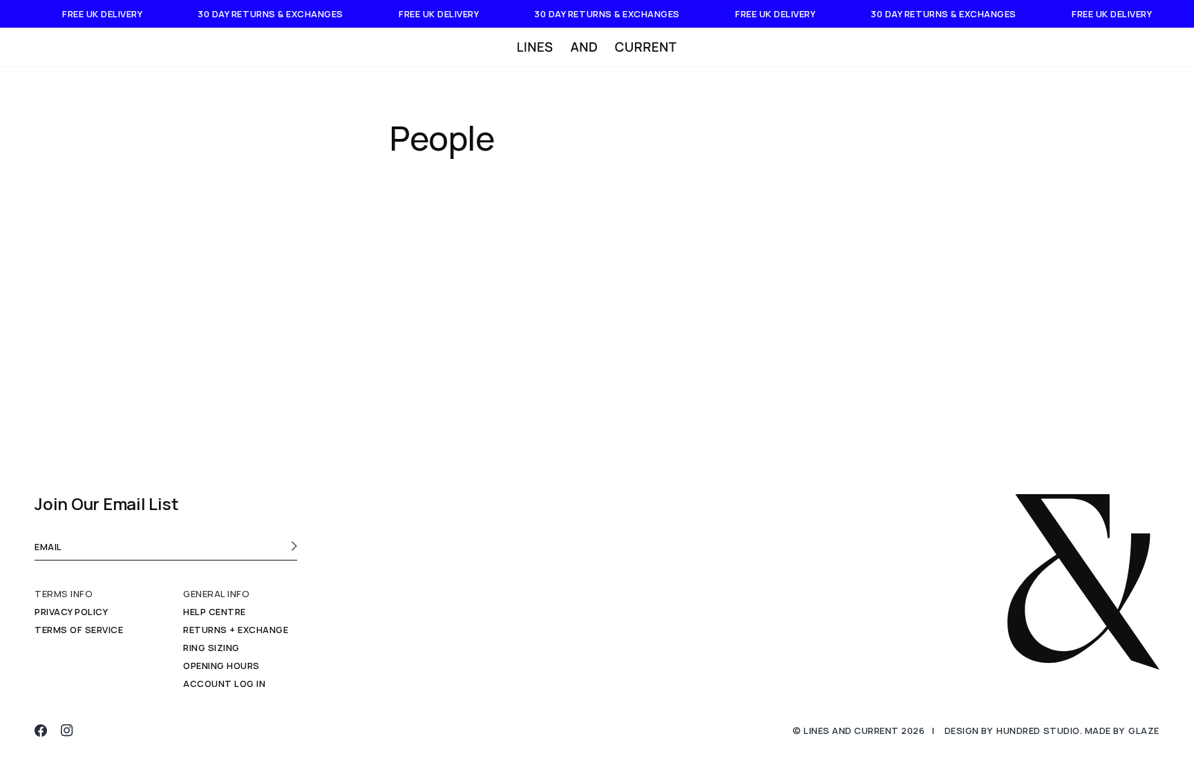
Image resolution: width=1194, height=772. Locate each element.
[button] (68, 47)
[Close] (1175, 47)
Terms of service (79, 629)
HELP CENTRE (214, 611)
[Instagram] (67, 730)
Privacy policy (71, 611)
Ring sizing (211, 647)
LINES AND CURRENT (851, 730)
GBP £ (1110, 47)
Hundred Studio (1037, 730)
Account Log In (224, 683)
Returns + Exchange (235, 629)
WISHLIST (1012, 47)
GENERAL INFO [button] (216, 594)
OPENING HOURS (221, 665)
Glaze (1143, 730)
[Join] (290, 546)
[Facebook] (41, 730)
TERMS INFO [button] (64, 594)
